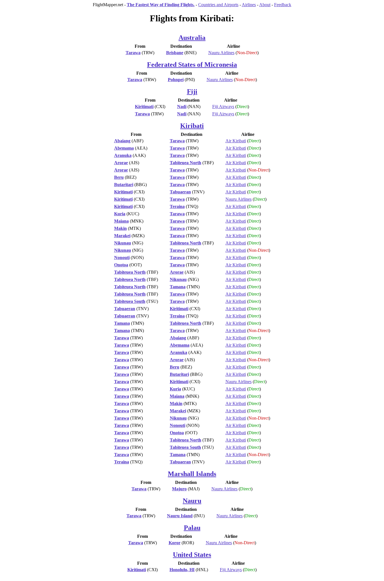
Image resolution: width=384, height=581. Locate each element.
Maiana (121, 221)
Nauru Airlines (221, 52)
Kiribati (192, 125)
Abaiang (122, 140)
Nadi (181, 106)
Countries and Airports (218, 4)
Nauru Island (180, 515)
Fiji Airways (223, 106)
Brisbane (174, 52)
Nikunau (122, 243)
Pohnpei (176, 79)
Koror (174, 542)
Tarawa (133, 52)
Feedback (282, 4)
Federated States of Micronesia (192, 64)
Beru (119, 177)
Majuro (179, 488)
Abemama (124, 148)
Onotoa (121, 264)
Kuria (119, 213)
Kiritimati (144, 106)
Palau (192, 527)
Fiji (192, 91)
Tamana (178, 286)
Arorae (121, 162)
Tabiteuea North (185, 162)
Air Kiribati (235, 140)
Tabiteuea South (129, 301)
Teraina (177, 206)
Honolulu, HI (182, 569)
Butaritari (123, 184)
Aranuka (123, 155)
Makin (120, 228)
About (264, 4)
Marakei (122, 235)
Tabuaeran (180, 191)
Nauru (192, 500)
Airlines (249, 4)
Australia (192, 37)
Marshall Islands (192, 473)
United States (192, 554)
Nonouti (122, 257)
